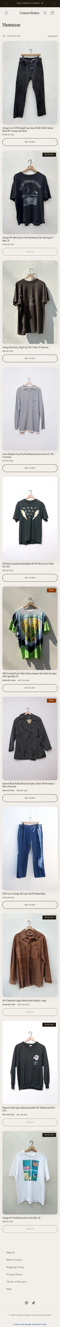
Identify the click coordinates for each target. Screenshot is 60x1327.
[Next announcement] (54, 3)
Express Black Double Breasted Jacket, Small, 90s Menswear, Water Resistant (28, 785)
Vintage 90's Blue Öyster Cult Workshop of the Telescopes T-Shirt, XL (28, 239)
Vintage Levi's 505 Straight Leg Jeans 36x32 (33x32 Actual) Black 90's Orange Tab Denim (27, 129)
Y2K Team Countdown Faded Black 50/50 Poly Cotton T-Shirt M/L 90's (28, 565)
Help (9, 1289)
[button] (6, 12)
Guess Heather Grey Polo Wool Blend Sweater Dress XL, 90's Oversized (28, 455)
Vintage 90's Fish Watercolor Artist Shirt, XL (21, 1217)
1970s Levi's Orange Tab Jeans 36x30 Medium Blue (23, 893)
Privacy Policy (14, 1274)
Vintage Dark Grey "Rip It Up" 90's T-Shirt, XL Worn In (25, 347)
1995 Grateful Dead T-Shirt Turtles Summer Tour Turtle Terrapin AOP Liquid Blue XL (29, 675)
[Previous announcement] (5, 3)
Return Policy (14, 1260)
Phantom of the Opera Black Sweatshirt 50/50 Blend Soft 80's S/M (28, 1109)
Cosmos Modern (24, 1315)
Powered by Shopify (41, 1315)
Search (10, 1253)
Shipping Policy (15, 1267)
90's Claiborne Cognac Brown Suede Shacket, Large (24, 1000)
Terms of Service (16, 1282)
